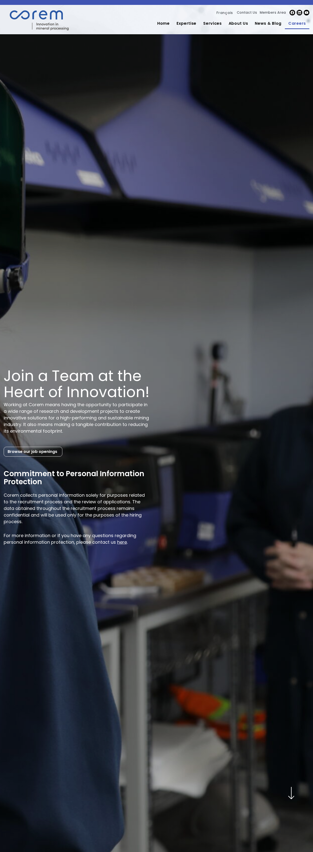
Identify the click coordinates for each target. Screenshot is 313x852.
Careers (297, 23)
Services (212, 23)
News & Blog (268, 23)
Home (163, 23)
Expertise (186, 23)
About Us (238, 23)
